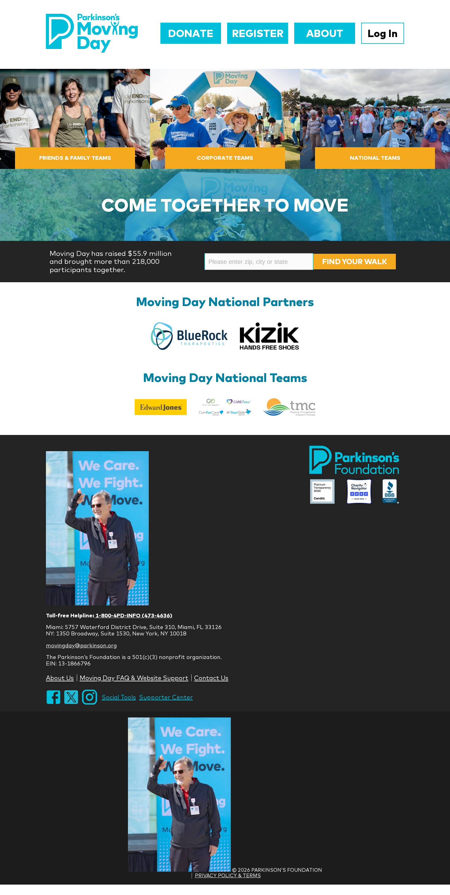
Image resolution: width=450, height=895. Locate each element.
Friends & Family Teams (75, 157)
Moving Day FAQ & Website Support (134, 677)
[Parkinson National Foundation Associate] (322, 492)
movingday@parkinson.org (81, 645)
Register (257, 33)
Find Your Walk (354, 261)
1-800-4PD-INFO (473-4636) (133, 615)
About (324, 33)
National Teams (375, 157)
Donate (190, 33)
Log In (383, 33)
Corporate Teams (225, 157)
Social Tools (119, 697)
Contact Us (211, 677)
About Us (60, 677)
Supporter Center (166, 697)
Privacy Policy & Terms (228, 875)
